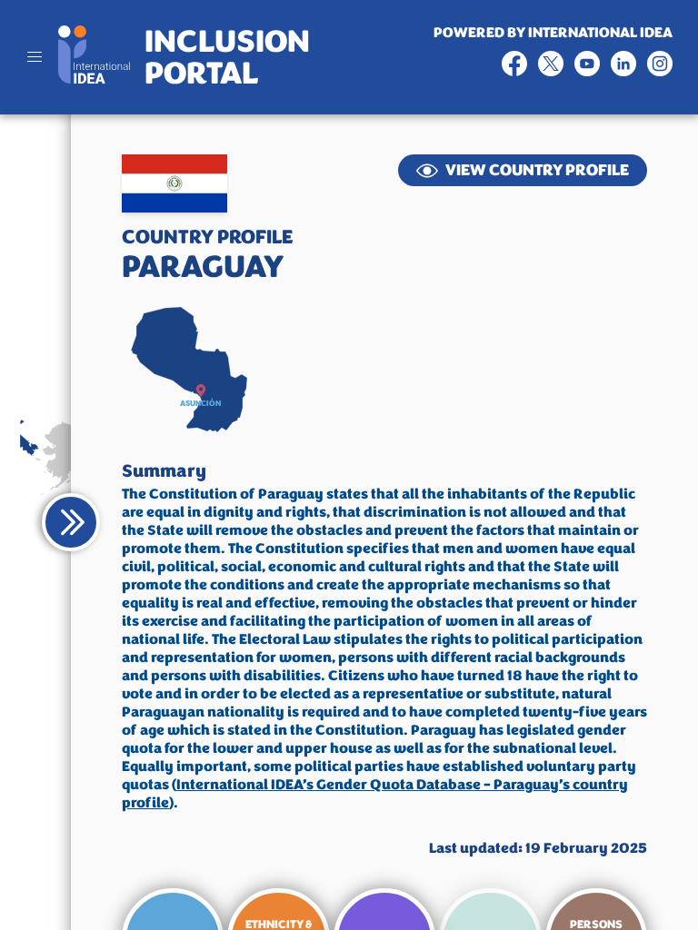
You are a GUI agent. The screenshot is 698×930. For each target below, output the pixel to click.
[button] (200, 390)
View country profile (537, 170)
